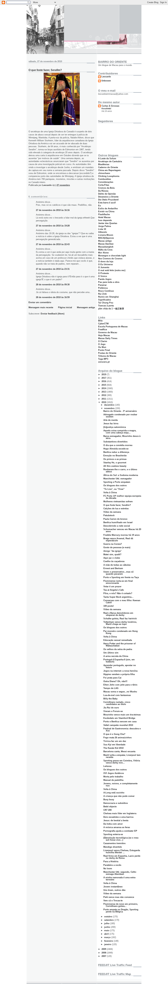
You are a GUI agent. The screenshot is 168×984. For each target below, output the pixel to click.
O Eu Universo (105, 264)
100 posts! (108, 606)
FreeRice (102, 329)
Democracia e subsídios (115, 803)
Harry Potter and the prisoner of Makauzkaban (119, 644)
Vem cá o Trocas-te (113, 900)
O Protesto (103, 273)
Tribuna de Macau (107, 356)
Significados (104, 300)
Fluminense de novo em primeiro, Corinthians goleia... (120, 905)
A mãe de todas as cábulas (117, 565)
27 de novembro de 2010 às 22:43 (53, 244)
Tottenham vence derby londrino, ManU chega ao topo (120, 623)
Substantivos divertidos (115, 441)
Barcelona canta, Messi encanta (119, 751)
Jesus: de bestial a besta (115, 820)
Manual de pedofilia (113, 780)
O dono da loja (105, 261)
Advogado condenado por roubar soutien (120, 415)
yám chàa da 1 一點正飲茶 (111, 308)
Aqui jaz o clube (111, 558)
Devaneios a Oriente (108, 197)
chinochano (104, 173)
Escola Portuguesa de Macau (113, 326)
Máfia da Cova (105, 249)
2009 (104, 949)
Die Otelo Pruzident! (108, 199)
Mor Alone (103, 252)
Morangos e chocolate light (112, 255)
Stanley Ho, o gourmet (114, 462)
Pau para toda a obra (108, 282)
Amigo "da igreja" (112, 551)
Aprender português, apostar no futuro (119, 666)
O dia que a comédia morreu (117, 445)
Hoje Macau (104, 335)
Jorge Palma (104, 226)
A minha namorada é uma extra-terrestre (119, 878)
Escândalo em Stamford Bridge (119, 718)
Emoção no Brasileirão (115, 455)
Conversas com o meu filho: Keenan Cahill (121, 601)
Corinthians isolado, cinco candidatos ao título (116, 703)
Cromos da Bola (106, 188)
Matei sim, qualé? (112, 554)
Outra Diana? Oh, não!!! (115, 681)
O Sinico (102, 276)
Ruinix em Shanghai (108, 297)
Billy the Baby (110, 698)
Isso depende (105, 220)
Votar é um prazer (112, 586)
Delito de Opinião (107, 194)
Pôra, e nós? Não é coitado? (117, 593)
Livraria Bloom (105, 235)
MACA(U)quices (106, 238)
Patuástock (109, 515)
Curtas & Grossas (110, 106)
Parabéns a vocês (112, 865)
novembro (109, 408)
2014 (104, 388)
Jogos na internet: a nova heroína (120, 671)
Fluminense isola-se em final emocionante (118, 582)
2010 (104, 402)
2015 (104, 385)
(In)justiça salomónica (114, 427)
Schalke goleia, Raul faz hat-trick (120, 618)
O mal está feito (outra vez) (111, 270)
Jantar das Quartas (107, 223)
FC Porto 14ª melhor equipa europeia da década (122, 497)
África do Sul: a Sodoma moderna (120, 475)
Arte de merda (110, 420)
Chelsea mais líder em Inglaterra (119, 813)
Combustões (104, 179)
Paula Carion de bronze (115, 519)
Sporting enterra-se (113, 834)
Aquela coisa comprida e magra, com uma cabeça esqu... (119, 431)
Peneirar (102, 285)
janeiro (108, 944)
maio (107, 930)
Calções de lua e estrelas (116, 508)
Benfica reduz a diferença (116, 452)
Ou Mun (102, 347)
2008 (104, 952)
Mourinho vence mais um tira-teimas (122, 714)
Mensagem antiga (86, 307)
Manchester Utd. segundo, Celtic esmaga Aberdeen (119, 873)
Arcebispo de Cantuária (110, 161)
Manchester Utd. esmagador (117, 478)
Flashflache (104, 214)
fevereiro (109, 941)
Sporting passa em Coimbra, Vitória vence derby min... (121, 761)
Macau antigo (105, 241)
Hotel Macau (104, 217)
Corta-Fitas (103, 185)
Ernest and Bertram (113, 568)
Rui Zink (102, 294)
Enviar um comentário (40, 302)
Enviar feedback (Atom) (52, 313)
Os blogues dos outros (115, 485)
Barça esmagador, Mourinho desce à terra (121, 437)
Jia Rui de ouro (111, 707)
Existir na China (106, 211)
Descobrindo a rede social (116, 526)
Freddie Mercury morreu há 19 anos (121, 535)
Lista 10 (102, 229)
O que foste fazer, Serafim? (117, 505)
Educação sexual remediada (117, 640)
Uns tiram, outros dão (114, 890)
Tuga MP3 (103, 359)
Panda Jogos (104, 279)
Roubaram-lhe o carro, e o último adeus (120, 470)
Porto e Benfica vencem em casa (119, 721)
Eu (99, 205)
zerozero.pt (104, 362)
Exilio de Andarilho (108, 208)
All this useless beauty (114, 466)
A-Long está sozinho (113, 792)
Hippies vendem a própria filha (119, 674)
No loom (107, 868)
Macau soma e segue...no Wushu (120, 691)
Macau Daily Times (107, 338)
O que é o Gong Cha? (114, 734)
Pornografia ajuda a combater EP (120, 831)
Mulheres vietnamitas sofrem (118, 501)
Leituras (107, 766)
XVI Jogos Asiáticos (113, 773)
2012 (104, 395)
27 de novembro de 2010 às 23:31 (53, 269)
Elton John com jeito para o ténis (120, 685)
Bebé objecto (110, 806)
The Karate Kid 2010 (113, 748)
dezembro (109, 405)
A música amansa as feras (116, 827)
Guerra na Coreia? (112, 544)
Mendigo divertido (112, 847)
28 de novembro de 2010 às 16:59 (53, 297)
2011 (104, 399)
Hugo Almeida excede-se (115, 448)
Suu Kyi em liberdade (114, 744)
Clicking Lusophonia (108, 176)
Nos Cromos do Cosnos (110, 258)
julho (107, 923)
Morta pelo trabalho (113, 776)
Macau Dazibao (106, 244)
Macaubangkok (105, 247)
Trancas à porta (106, 305)
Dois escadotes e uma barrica (118, 817)
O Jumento (103, 267)
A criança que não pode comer (119, 796)
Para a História (110, 861)
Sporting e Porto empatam (116, 482)
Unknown (106, 81)
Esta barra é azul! (107, 202)
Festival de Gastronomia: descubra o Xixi (122, 729)
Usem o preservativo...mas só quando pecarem (118, 573)
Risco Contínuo (106, 291)
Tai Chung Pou (105, 302)
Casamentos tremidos (114, 843)
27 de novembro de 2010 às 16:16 (53, 210)
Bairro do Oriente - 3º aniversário (120, 411)
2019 (104, 374)
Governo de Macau (107, 332)
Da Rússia (103, 191)
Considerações (105, 182)
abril (106, 934)
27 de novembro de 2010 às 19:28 (53, 225)
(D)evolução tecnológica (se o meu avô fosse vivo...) (120, 839)
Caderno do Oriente (108, 167)
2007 (104, 956)
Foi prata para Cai (112, 677)
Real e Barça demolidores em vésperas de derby (118, 614)
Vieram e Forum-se (113, 711)
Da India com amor (113, 824)
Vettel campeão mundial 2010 (118, 725)
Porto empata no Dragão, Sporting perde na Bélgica (120, 910)
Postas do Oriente (107, 353)
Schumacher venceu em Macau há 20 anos (122, 530)
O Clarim (102, 341)
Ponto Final (104, 350)
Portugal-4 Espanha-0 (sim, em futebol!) (119, 660)
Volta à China (110, 492)
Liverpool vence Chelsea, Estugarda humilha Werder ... (121, 851)
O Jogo (101, 344)
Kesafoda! (106, 108)
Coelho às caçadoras (114, 561)
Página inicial (65, 307)
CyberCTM (103, 323)
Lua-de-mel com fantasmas (117, 695)
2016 (104, 381)
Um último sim (110, 652)
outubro (108, 916)
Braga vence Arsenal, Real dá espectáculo (118, 539)
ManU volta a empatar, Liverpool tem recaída (122, 756)
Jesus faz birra (110, 423)
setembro (109, 920)
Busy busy (108, 799)
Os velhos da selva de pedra (117, 649)
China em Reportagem (109, 170)
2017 (104, 378)
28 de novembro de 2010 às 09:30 (53, 284)
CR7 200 (107, 810)
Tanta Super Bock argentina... (118, 597)
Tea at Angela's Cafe (113, 590)
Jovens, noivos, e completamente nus (120, 784)
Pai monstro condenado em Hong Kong (120, 632)
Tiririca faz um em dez (114, 741)
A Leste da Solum (107, 158)
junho (107, 927)
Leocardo (106, 77)
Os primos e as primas (114, 459)
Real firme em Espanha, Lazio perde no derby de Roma (121, 857)
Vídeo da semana (112, 512)
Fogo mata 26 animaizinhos (117, 737)
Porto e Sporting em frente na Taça (121, 577)
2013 (104, 392)
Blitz (100, 320)
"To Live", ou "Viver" (114, 489)
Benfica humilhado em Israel (118, 522)
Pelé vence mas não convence (118, 897)
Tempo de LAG (110, 688)
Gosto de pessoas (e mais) (116, 547)
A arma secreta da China (115, 656)
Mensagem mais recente (41, 307)
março (107, 937)
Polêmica (103, 288)
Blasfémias (103, 164)
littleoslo (102, 232)
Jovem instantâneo (113, 886)
